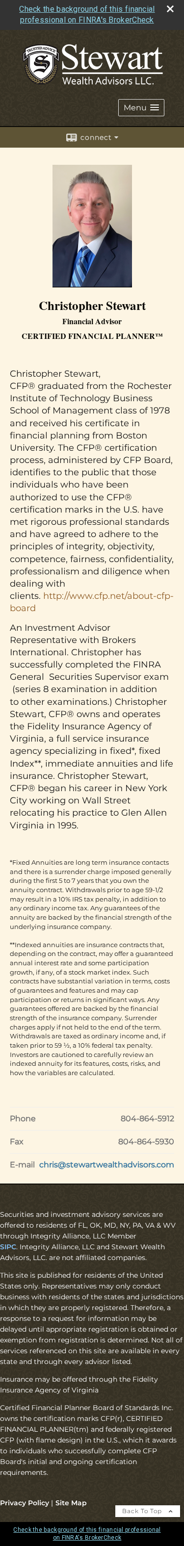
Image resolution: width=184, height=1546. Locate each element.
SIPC (8, 1246)
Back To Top (143, 1511)
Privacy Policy (24, 1502)
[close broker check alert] (170, 9)
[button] (141, 107)
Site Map (71, 1502)
